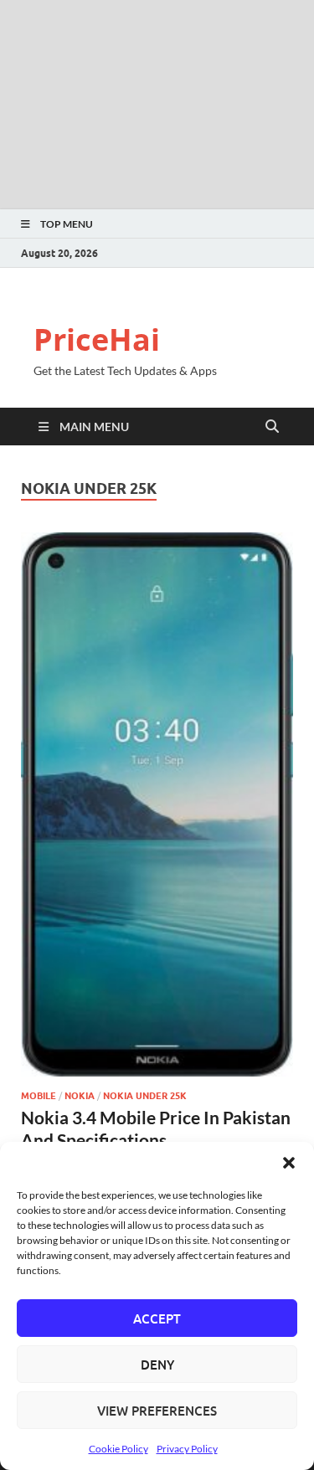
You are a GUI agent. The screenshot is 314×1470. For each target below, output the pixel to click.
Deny (157, 1364)
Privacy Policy (187, 1448)
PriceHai (96, 339)
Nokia (79, 1096)
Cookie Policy (118, 1448)
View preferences (157, 1410)
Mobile (38, 1096)
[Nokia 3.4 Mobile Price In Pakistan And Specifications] (157, 804)
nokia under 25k (145, 1096)
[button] (289, 1162)
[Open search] (272, 427)
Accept (157, 1318)
